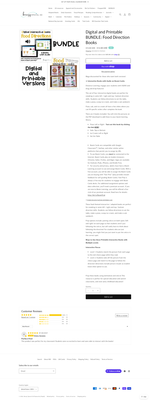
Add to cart (108, 297)
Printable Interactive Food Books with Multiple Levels (99, 200)
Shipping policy (81, 396)
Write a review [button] (121, 315)
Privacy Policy (71, 359)
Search (39, 359)
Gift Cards (61, 359)
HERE (96, 127)
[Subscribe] (53, 371)
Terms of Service (107, 359)
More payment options (108, 71)
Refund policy (50, 396)
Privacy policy (60, 396)
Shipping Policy (83, 359)
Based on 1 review (28, 317)
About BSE (47, 359)
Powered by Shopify (39, 396)
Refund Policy (95, 359)
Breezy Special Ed (29, 396)
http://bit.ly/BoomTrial (96, 195)
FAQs (54, 359)
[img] (33, 333)
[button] (95, 12)
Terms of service (70, 396)
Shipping (88, 51)
